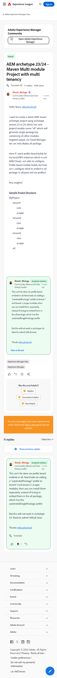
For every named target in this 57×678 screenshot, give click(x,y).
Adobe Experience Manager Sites (17, 14)
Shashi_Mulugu (20, 92)
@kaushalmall (29, 106)
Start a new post (32, 424)
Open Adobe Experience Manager (30, 40)
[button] (16, 85)
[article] (28, 503)
